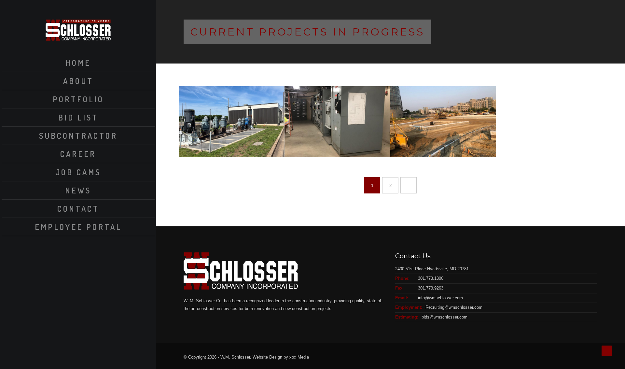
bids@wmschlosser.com (444, 317)
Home (78, 63)
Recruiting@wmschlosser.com (453, 307)
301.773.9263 (430, 288)
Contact (78, 209)
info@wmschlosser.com (440, 297)
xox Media (299, 357)
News (78, 190)
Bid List (78, 117)
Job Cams (78, 172)
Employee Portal (78, 227)
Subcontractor (78, 136)
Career (78, 154)
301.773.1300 (430, 278)
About (78, 81)
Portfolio (78, 99)
